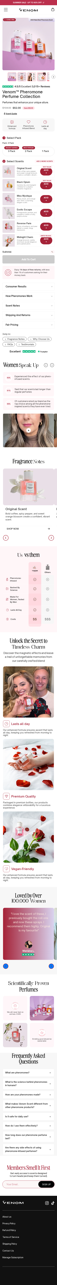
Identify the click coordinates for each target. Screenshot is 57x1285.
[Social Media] (47, 1204)
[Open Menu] (5, 9)
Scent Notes (13, 305)
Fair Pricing (12, 324)
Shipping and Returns (18, 315)
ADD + (46, 171)
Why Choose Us (41, 339)
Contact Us (8, 1251)
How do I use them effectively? (21, 1125)
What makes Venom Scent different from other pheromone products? (26, 1105)
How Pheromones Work (19, 296)
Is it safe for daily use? (16, 1116)
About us (6, 1217)
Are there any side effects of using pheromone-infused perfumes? (23, 1149)
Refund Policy (9, 1230)
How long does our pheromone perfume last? (26, 1137)
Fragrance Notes (16, 339)
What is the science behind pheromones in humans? (26, 1084)
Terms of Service (10, 1237)
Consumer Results (16, 286)
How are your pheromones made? (22, 1094)
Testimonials (27, 344)
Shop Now (13, 528)
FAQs (10, 344)
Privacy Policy (8, 1223)
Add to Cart (29, 259)
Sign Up (46, 1184)
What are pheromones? (17, 1072)
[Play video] (28, 430)
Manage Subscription (12, 1257)
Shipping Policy (9, 1244)
